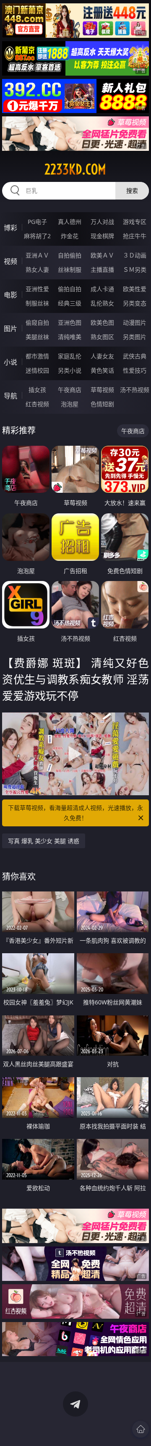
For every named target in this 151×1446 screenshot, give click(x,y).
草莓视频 (102, 390)
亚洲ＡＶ (37, 255)
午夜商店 (69, 390)
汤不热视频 (134, 390)
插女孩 (37, 390)
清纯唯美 (69, 337)
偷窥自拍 (37, 322)
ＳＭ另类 (134, 269)
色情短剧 (102, 404)
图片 (10, 328)
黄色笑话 (102, 370)
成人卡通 (102, 289)
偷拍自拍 (69, 289)
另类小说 (69, 370)
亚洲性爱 (37, 289)
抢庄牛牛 (134, 236)
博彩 (10, 227)
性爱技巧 (134, 370)
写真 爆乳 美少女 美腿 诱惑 (43, 841)
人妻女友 (102, 356)
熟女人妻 (37, 269)
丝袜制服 (69, 269)
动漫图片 (134, 322)
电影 (10, 295)
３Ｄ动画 (134, 255)
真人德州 (69, 222)
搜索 (132, 191)
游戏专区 (134, 222)
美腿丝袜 (37, 337)
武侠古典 (134, 356)
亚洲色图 (69, 322)
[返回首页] (140, 1429)
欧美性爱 (134, 289)
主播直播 (102, 269)
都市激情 (37, 356)
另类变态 (134, 303)
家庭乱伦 (69, 356)
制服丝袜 (37, 303)
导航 (10, 395)
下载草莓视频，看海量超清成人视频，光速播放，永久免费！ (75, 813)
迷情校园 (37, 370)
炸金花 (69, 236)
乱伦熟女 (102, 303)
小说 (10, 362)
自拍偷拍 (69, 255)
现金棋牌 (102, 236)
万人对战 (102, 222)
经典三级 (69, 303)
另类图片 (134, 337)
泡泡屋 (69, 404)
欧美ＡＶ (102, 255)
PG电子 (37, 222)
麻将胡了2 (37, 236)
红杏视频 (37, 404)
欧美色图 (102, 322)
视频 (10, 261)
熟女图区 (102, 337)
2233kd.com (75, 169)
